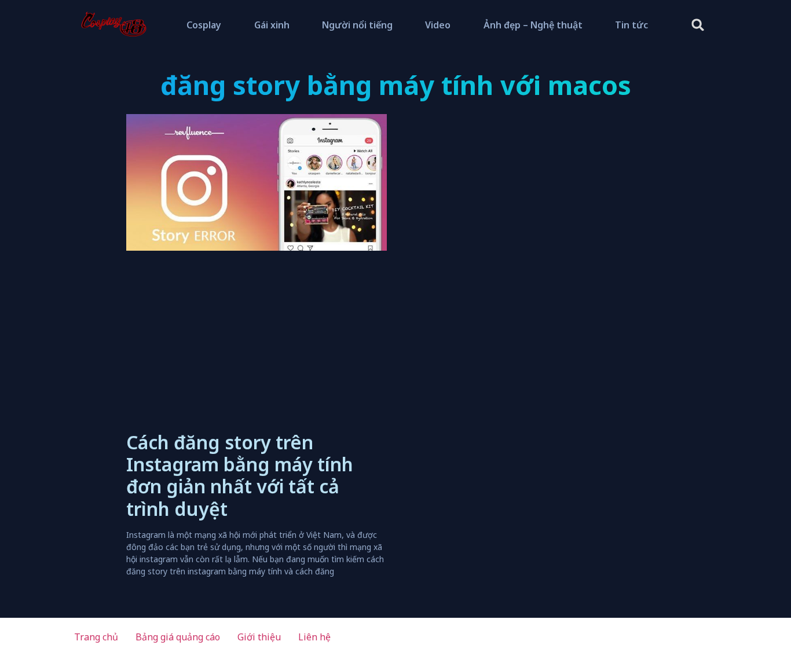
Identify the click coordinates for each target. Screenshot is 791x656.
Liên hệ (314, 637)
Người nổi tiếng (357, 25)
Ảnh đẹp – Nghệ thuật (533, 25)
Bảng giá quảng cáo (178, 637)
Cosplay (203, 25)
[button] (698, 25)
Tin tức (631, 25)
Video (438, 25)
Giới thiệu (259, 637)
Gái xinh (272, 25)
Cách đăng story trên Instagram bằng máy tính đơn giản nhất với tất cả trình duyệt (239, 475)
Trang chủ (96, 637)
